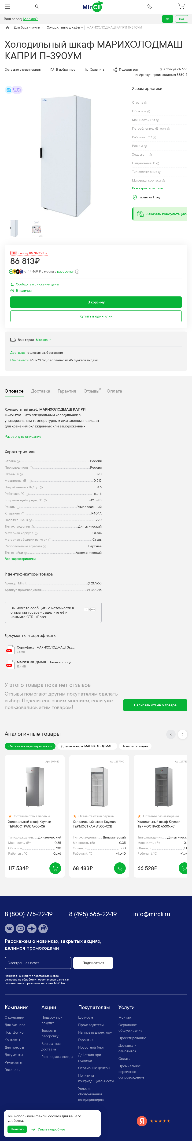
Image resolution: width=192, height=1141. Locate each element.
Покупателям (94, 1007)
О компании (14, 1017)
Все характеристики (147, 188)
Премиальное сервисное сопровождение (131, 1071)
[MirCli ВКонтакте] (9, 928)
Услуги (126, 1007)
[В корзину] (55, 868)
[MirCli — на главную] (93, 6)
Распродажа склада (57, 1057)
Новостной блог (91, 1047)
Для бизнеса (15, 1025)
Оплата (124, 1059)
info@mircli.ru (151, 914)
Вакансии (13, 1070)
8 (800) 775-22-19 (29, 914)
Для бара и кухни (27, 27)
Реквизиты (13, 1062)
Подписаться (93, 963)
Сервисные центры (94, 1068)
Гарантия (85, 1040)
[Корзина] (181, 6)
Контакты (12, 1040)
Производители (91, 1025)
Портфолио (14, 1032)
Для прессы (14, 1047)
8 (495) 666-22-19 (93, 914)
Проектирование (132, 1038)
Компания (17, 1007)
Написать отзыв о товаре (155, 705)
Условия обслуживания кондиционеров (91, 1094)
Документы (14, 1055)
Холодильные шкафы (63, 27)
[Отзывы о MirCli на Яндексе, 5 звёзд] (153, 1121)
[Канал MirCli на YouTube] (20, 928)
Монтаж (124, 1017)
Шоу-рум (85, 1017)
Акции (48, 1007)
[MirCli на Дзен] (32, 928)
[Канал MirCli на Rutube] (43, 928)
